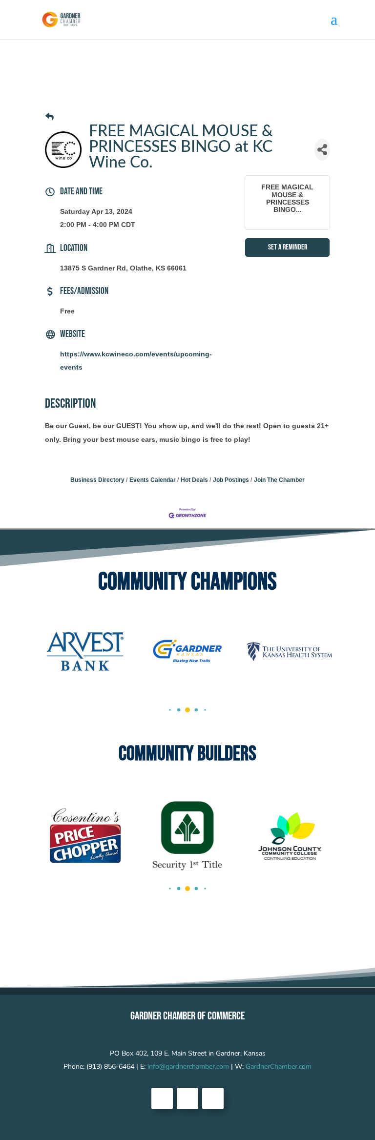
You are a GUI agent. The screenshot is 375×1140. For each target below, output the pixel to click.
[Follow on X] (187, 1098)
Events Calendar (152, 480)
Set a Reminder (287, 247)
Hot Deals (194, 480)
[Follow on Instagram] (213, 1098)
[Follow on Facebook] (162, 1098)
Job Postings (231, 480)
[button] (169, 710)
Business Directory (97, 480)
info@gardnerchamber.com (188, 1066)
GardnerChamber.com (279, 1066)
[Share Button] (322, 150)
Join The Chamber (279, 480)
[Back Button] (49, 117)
